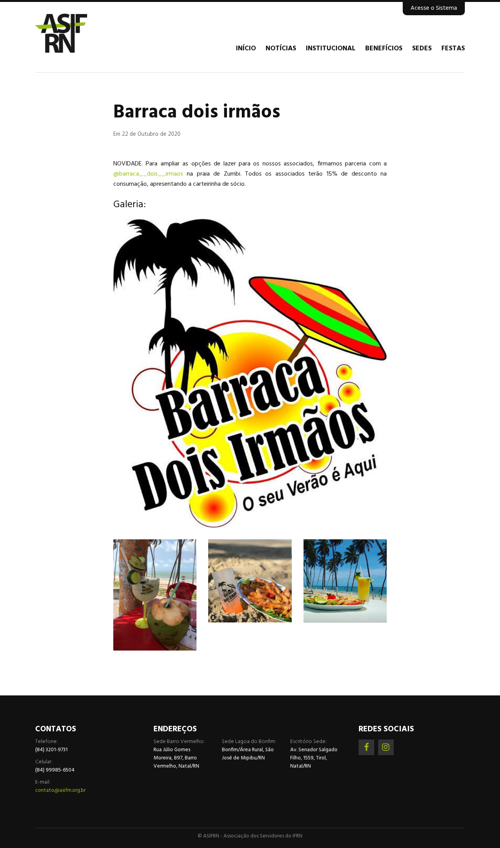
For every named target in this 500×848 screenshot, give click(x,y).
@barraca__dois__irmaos (148, 174)
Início (246, 49)
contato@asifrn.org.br (60, 790)
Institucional (330, 49)
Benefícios (383, 49)
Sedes (422, 49)
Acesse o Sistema (434, 8)
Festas (453, 49)
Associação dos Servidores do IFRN (82, 33)
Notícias (281, 49)
